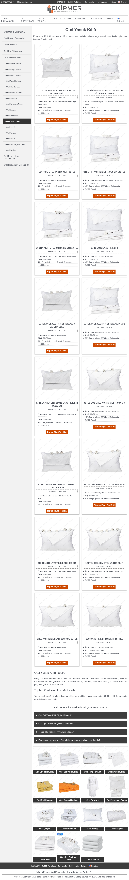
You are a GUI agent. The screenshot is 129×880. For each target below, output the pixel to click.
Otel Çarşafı (44, 829)
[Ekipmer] (64, 12)
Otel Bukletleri (10, 45)
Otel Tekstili (42, 20)
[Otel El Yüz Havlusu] (44, 758)
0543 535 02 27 (8, 2)
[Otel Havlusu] (92, 843)
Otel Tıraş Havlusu (93, 772)
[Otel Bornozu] (92, 786)
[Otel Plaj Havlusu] (44, 786)
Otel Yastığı (92, 829)
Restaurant (80, 19)
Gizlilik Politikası (75, 2)
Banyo (67, 19)
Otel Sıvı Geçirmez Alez (68, 858)
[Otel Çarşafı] (44, 814)
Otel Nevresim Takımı (117, 800)
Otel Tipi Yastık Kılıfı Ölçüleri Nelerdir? (55, 715)
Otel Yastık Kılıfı (13, 121)
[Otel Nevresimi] (68, 814)
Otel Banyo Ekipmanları (14, 38)
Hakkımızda (102, 2)
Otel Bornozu (92, 800)
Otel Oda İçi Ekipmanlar (14, 32)
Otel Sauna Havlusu (68, 800)
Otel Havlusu (93, 859)
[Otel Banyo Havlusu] (68, 758)
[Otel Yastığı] (92, 814)
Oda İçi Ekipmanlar (7, 20)
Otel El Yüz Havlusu (45, 772)
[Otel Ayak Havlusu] (116, 758)
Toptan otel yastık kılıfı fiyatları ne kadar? (56, 732)
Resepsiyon (96, 19)
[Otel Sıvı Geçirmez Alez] (68, 843)
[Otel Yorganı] (116, 814)
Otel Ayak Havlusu (116, 772)
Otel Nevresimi (69, 829)
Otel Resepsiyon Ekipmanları (11, 157)
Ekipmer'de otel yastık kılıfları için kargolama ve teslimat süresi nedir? (69, 740)
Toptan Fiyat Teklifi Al (57, 120)
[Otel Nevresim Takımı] (116, 786)
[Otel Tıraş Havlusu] (92, 758)
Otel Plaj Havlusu (45, 800)
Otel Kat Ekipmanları (13, 51)
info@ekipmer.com (26, 2)
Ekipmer (37, 36)
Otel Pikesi (45, 859)
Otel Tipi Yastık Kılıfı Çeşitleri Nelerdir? (55, 724)
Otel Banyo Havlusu (68, 772)
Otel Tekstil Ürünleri (13, 58)
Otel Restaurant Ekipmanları (16, 165)
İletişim (112, 2)
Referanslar (89, 2)
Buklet (57, 19)
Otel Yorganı (117, 829)
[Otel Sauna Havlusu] (68, 786)
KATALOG (61, 2)
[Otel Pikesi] (44, 843)
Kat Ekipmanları (27, 20)
